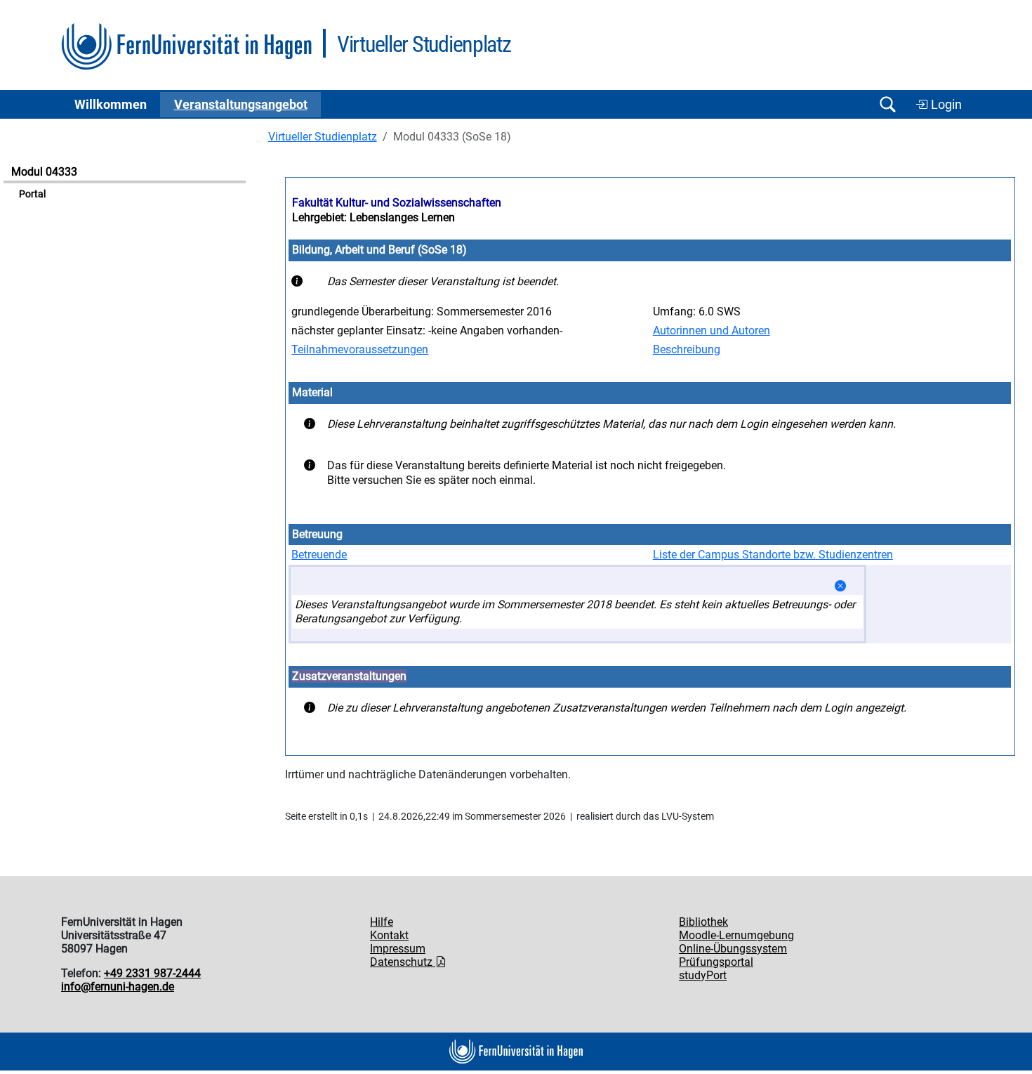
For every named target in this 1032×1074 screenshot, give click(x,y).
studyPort (703, 975)
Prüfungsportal (716, 962)
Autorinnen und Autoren (711, 330)
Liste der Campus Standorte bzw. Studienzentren (773, 554)
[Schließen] (840, 586)
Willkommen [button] (110, 105)
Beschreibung (686, 349)
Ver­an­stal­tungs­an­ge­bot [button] (240, 105)
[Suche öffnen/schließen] (887, 104)
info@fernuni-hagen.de (117, 986)
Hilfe (381, 922)
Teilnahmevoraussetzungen (359, 349)
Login (945, 105)
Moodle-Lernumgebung (736, 935)
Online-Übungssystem (733, 948)
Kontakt (389, 935)
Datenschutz (402, 962)
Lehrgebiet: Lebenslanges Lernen (373, 217)
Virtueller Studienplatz (322, 136)
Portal (32, 194)
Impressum (397, 948)
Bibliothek (703, 922)
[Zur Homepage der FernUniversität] (186, 46)
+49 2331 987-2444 (152, 973)
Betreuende (319, 554)
